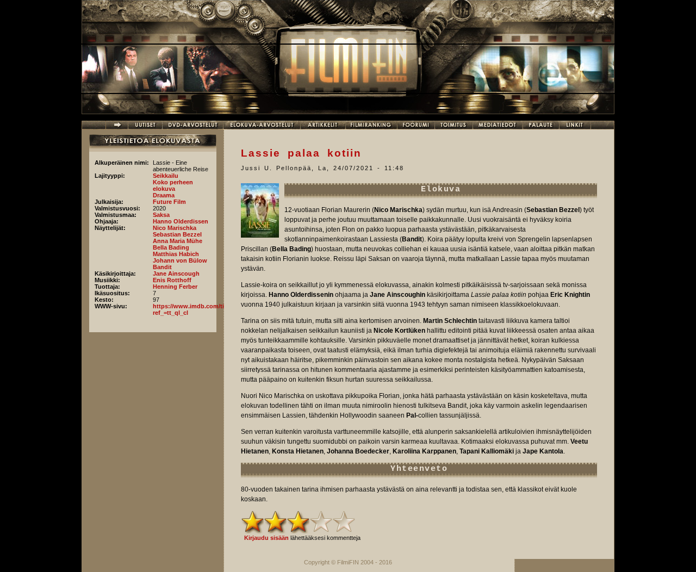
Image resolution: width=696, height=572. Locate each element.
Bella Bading (171, 247)
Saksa (161, 215)
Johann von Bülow (180, 260)
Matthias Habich (176, 254)
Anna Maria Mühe (177, 241)
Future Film (169, 201)
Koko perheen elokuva (173, 185)
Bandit (162, 267)
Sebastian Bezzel (177, 234)
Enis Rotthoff (172, 280)
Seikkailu (165, 175)
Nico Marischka (174, 228)
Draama (164, 195)
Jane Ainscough (176, 273)
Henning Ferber (175, 286)
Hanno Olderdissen (180, 221)
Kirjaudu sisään (266, 537)
